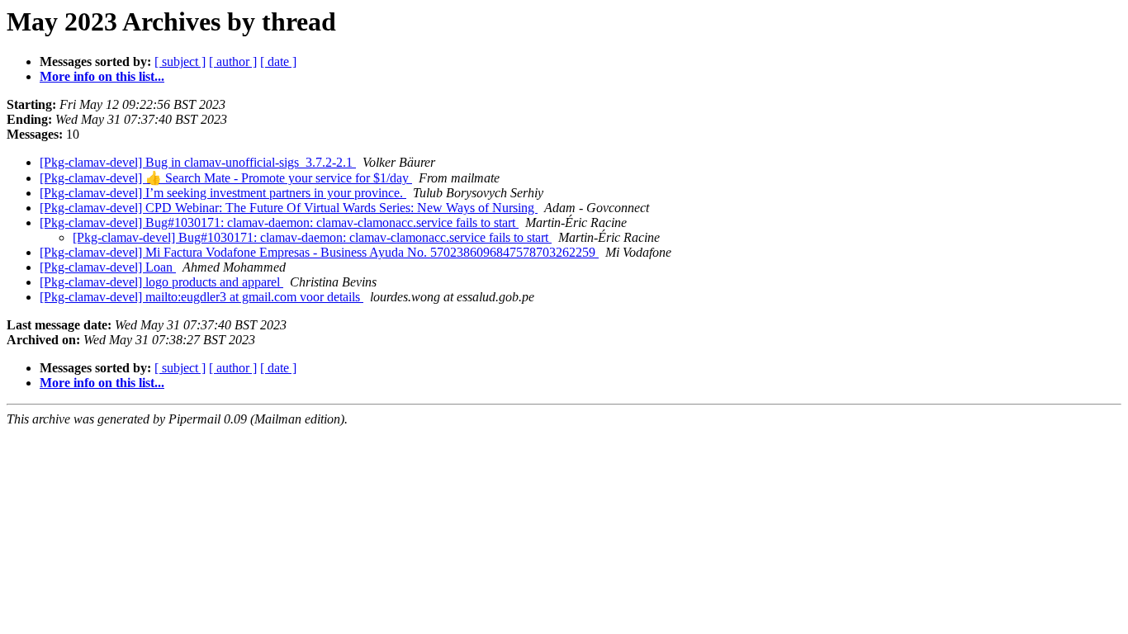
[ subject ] (180, 61)
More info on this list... (102, 76)
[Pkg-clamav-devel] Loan (108, 267)
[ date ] (278, 61)
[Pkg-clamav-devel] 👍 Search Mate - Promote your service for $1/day (226, 178)
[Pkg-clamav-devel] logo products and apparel (161, 282)
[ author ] (233, 61)
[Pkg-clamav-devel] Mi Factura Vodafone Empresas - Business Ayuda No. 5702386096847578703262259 (319, 252)
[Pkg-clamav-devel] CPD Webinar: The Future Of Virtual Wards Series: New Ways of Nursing (289, 208)
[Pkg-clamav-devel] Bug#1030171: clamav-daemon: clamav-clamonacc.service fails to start (279, 222)
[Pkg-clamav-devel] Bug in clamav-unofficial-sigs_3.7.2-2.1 (198, 162)
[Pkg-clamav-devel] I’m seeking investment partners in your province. (223, 193)
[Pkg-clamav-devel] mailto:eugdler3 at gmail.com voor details (201, 297)
